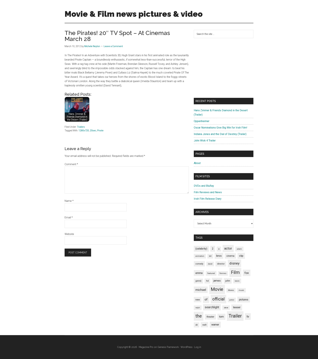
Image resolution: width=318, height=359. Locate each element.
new (197, 299)
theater (210, 316)
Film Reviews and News (208, 192)
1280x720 (84, 130)
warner (215, 324)
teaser (236, 307)
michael (200, 290)
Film (235, 272)
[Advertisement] (223, 68)
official (218, 299)
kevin (237, 281)
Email (69, 217)
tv (248, 316)
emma (199, 273)
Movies (231, 290)
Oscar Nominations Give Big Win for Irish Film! (220, 127)
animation (199, 256)
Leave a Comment (113, 46)
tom (221, 316)
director (221, 263)
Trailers (81, 127)
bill (210, 256)
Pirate (100, 130)
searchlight (212, 307)
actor (228, 248)
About (197, 163)
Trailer (235, 316)
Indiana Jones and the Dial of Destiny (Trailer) (220, 134)
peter (231, 300)
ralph (197, 308)
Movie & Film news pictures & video (134, 14)
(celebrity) (201, 248)
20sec (93, 130)
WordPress (186, 347)
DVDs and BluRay (204, 185)
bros (219, 255)
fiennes (223, 273)
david (210, 264)
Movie (217, 289)
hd (207, 281)
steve (226, 308)
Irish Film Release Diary (207, 198)
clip (241, 255)
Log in (197, 347)
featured (211, 273)
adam (239, 249)
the (198, 316)
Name (69, 200)
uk (196, 325)
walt (204, 324)
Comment (71, 164)
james (217, 280)
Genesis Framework (168, 347)
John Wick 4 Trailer (205, 140)
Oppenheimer (201, 121)
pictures (243, 299)
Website (69, 234)
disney (234, 263)
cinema (230, 256)
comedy (199, 263)
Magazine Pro (146, 347)
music (241, 290)
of (206, 299)
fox (246, 273)
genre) (198, 281)
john (227, 280)
